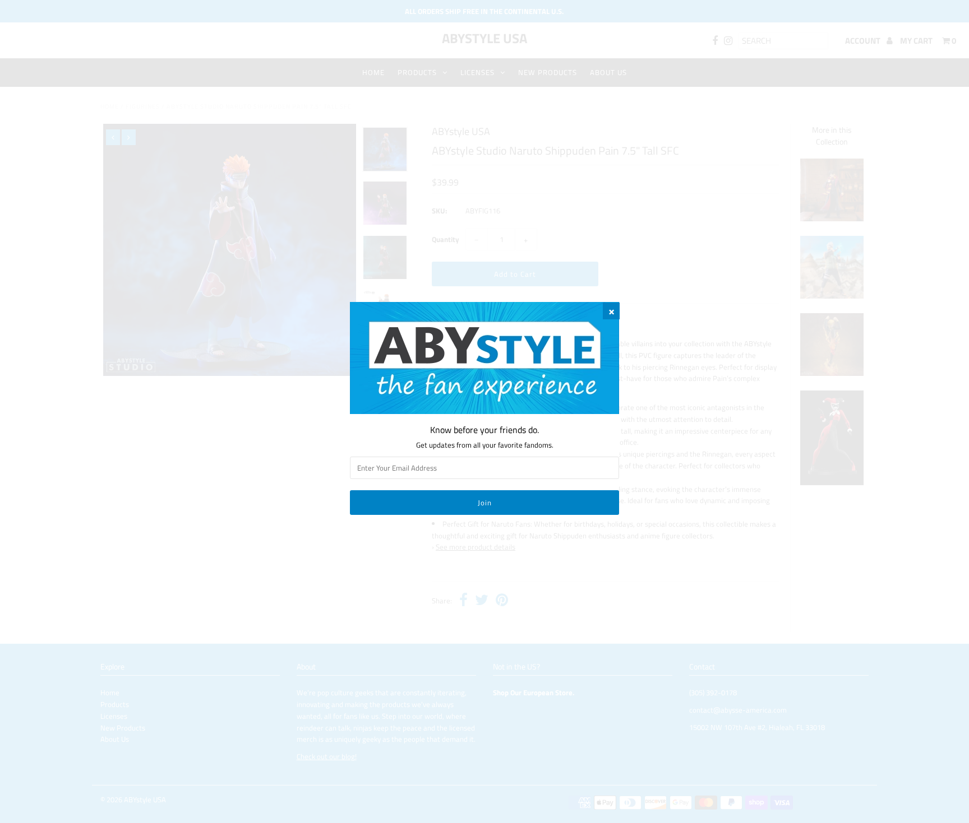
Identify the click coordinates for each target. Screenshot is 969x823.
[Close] (611, 311)
